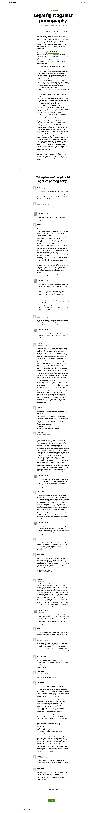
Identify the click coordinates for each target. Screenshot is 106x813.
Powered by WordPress (38, 809)
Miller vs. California (48, 82)
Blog (82, 2)
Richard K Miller (11, 2)
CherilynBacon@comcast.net (45, 751)
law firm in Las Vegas (60, 39)
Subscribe (91, 2)
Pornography (54, 10)
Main (49, 10)
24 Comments (64, 25)
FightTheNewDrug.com (49, 298)
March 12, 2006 (54, 25)
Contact (86, 2)
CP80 (49, 618)
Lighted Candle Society (52, 53)
